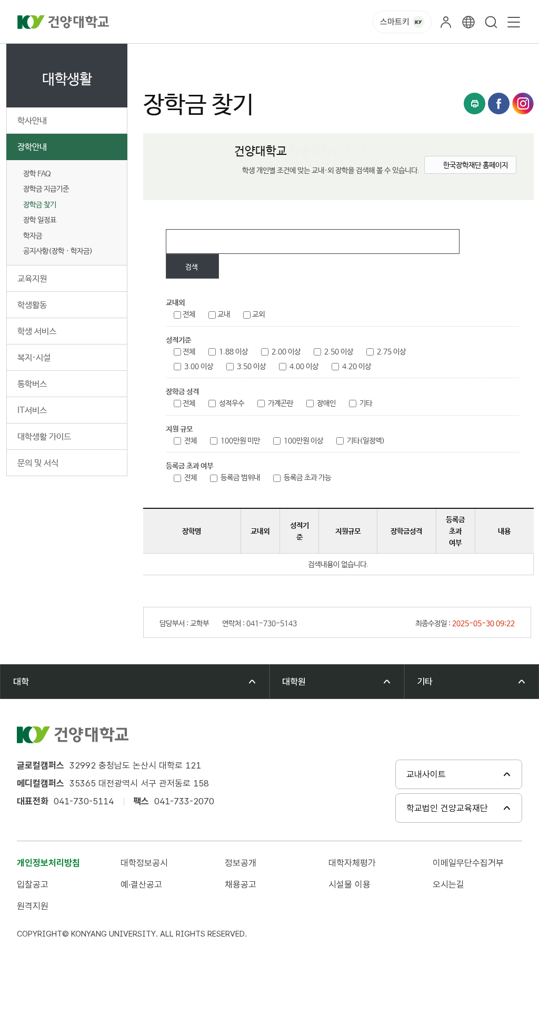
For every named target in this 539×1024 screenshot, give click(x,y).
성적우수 (231, 403)
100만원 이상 (303, 441)
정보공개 (240, 863)
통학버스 (32, 384)
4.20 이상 (356, 366)
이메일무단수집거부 (468, 863)
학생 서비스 (36, 332)
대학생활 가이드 (44, 437)
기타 (366, 403)
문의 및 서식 (37, 463)
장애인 (326, 403)
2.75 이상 (391, 352)
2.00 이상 (286, 352)
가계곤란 (280, 403)
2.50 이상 (338, 352)
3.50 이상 (251, 366)
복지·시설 (34, 358)
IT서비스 (32, 411)
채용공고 (240, 884)
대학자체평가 (352, 863)
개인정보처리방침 (48, 863)
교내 (223, 314)
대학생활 (194, 56)
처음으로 (154, 56)
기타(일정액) (366, 441)
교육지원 (32, 279)
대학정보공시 (144, 863)
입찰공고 (32, 884)
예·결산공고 (141, 884)
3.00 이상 (198, 366)
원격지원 (32, 906)
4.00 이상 (304, 366)
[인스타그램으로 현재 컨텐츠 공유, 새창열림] (523, 103)
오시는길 (448, 884)
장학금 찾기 (39, 205)
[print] (474, 103)
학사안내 (32, 121)
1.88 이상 (233, 352)
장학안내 (32, 147)
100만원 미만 (240, 441)
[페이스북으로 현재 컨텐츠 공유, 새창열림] (499, 103)
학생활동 (32, 305)
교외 (258, 314)
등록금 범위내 (240, 478)
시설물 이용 (349, 884)
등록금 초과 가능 (307, 478)
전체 (189, 314)
